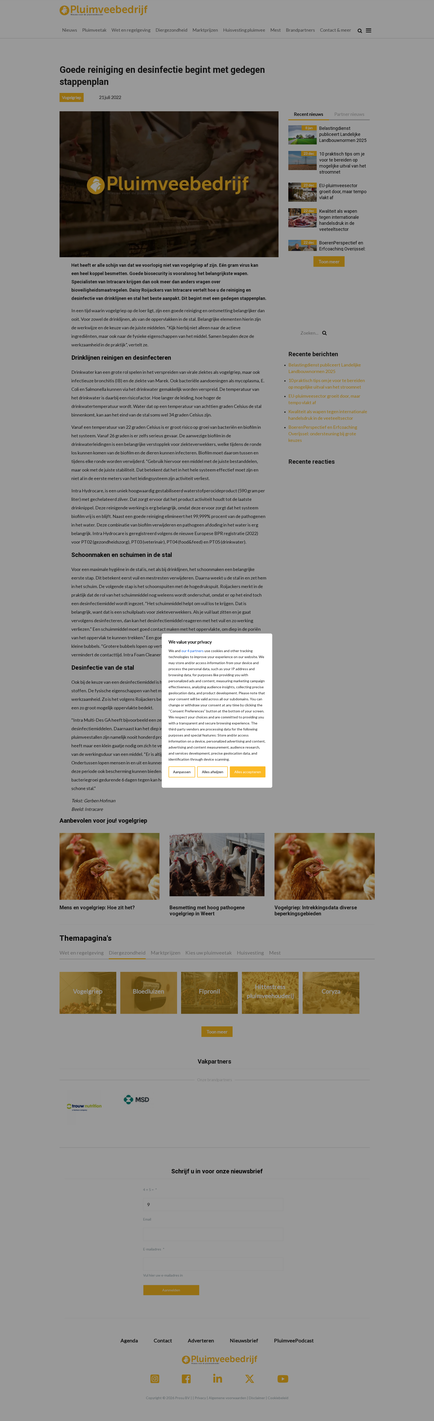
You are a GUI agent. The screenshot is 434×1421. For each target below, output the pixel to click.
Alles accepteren (247, 772)
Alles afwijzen (212, 772)
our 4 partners (192, 651)
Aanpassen (182, 772)
